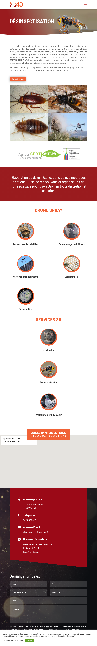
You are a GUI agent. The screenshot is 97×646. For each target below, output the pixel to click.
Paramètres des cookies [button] (13, 641)
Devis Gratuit (18, 79)
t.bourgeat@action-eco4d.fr (36, 532)
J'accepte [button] (29, 641)
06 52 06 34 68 (29, 520)
